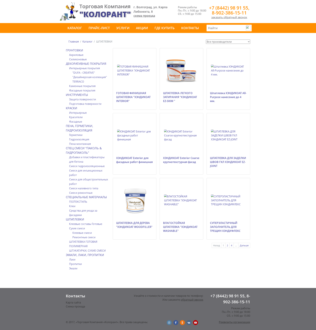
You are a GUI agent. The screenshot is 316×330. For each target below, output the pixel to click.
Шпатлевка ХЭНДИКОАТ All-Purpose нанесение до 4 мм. (228, 97)
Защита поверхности (82, 99)
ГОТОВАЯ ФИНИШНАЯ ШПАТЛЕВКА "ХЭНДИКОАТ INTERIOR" (133, 97)
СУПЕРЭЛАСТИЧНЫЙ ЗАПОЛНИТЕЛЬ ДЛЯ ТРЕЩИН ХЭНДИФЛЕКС (225, 227)
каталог (74, 28)
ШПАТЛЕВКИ (75, 219)
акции (142, 28)
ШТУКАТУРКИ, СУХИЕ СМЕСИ (87, 250)
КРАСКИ (71, 108)
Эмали (73, 268)
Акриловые (76, 55)
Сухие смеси (77, 228)
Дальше (244, 245)
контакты (190, 28)
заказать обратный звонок (229, 17)
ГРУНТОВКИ (74, 50)
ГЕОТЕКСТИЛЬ (78, 201)
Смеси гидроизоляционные (87, 166)
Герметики (75, 135)
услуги (123, 28)
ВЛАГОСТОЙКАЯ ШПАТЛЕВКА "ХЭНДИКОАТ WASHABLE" (180, 227)
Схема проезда (75, 306)
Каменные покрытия (82, 86)
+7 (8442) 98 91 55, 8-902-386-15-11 (229, 10)
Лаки (72, 259)
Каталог (87, 41)
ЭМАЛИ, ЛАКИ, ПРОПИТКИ (85, 255)
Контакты (75, 296)
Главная (73, 41)
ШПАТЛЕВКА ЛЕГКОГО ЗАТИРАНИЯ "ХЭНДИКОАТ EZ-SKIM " (180, 97)
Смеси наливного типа (83, 188)
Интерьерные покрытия (84, 68)
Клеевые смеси (82, 233)
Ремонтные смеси (83, 237)
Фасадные (75, 121)
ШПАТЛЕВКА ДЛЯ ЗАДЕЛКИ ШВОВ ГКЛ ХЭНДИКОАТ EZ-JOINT (228, 162)
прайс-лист (99, 28)
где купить (165, 28)
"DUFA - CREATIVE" (83, 72)
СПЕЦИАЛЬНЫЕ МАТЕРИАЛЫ (86, 197)
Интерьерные (78, 113)
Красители (76, 117)
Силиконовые (78, 59)
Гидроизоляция (79, 139)
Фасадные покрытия (82, 90)
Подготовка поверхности (85, 104)
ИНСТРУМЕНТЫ (77, 95)
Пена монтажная (80, 144)
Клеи (72, 206)
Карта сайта (73, 302)
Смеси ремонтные (80, 193)
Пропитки (75, 264)
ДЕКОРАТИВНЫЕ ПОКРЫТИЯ (86, 64)
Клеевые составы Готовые (85, 224)
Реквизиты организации (234, 322)
